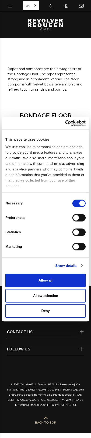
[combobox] (31, 5)
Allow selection (45, 296)
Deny (45, 311)
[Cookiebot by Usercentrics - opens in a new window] (65, 123)
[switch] (79, 217)
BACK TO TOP (45, 422)
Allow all (45, 280)
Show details (66, 266)
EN (27, 5)
